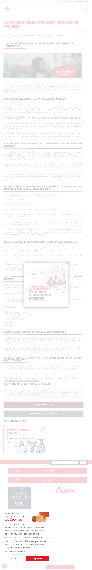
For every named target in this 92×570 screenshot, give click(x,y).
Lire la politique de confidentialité (14, 551)
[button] (4, 566)
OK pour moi (37, 559)
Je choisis (14, 559)
